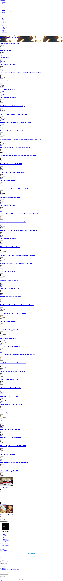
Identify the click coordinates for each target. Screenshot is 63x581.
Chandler (1, 47)
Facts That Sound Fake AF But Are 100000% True (14, 313)
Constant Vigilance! (6, 413)
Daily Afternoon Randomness (8, 97)
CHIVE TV (3, 31)
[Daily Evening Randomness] (31, 481)
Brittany (1, 417)
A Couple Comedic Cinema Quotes (10, 247)
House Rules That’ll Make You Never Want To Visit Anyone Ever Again (21, 72)
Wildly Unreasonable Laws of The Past (11, 421)
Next (2, 518)
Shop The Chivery (4, 27)
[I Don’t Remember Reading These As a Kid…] (31, 509)
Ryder (1, 54)
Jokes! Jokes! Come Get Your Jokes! (10, 296)
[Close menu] (0, 16)
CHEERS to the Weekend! (7, 89)
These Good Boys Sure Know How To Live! (12, 131)
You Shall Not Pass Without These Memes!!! (13, 363)
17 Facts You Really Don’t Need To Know (12, 272)
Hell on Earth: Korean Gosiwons (9, 81)
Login (2, 559)
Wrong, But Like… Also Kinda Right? (11, 404)
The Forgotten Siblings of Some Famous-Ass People (15, 147)
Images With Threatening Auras (9, 288)
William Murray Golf (4, 32)
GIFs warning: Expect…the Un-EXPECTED (13, 446)
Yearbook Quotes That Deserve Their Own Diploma (15, 189)
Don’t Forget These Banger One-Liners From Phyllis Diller (17, 354)
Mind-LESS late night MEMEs (9, 471)
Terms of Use (5, 535)
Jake (0, 77)
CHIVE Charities (4, 30)
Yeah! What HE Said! (4, 57)
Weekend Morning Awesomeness (9, 37)
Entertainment (3, 2)
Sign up (3, 560)
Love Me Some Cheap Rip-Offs (9, 379)
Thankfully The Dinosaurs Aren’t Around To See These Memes (18, 230)
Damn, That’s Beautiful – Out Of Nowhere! (12, 371)
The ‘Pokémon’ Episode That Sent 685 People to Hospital (17, 305)
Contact (4, 534)
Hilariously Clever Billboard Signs (10, 346)
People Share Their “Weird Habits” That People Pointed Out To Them (20, 139)
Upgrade (1, 580)
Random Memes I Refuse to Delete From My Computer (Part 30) (19, 213)
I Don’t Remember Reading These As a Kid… (13, 114)
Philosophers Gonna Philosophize (10, 197)
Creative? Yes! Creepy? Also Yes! (9, 330)
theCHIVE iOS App (4, 29)
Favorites (3, 26)
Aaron (1, 85)
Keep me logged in (3, 567)
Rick (0, 450)
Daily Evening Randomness (8, 64)
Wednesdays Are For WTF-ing (9, 396)
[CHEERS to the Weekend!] (31, 495)
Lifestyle (3, 21)
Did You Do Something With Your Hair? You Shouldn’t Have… (18, 155)
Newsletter (3, 28)
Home (2, 18)
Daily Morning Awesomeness (8, 180)
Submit (1, 33)
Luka (0, 110)
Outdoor (3, 23)
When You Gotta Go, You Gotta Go (10, 388)
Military (3, 20)
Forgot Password (3, 568)
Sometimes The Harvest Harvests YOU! (11, 280)
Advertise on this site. (31, 555)
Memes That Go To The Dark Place (10, 429)
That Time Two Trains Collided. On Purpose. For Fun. (16, 122)
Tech (2, 3)
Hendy (1, 93)
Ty (0, 151)
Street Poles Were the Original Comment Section (14, 462)
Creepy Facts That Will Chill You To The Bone (10, 43)
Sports (2, 24)
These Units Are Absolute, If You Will (11, 164)
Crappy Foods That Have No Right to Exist (12, 172)
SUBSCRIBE (4, 12)
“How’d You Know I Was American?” (11, 437)
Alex (0, 259)
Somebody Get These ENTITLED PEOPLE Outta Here (16, 263)
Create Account (2, 576)
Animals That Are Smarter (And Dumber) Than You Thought (18, 255)
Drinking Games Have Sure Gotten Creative (13, 222)
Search (3, 19)
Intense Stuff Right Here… (6, 50)
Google (6, 561)
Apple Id (17, 561)
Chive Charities (5, 541)
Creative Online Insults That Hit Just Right (12, 106)
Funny (2, 1)
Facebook (14, 561)
